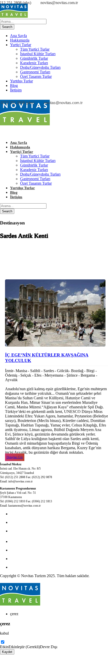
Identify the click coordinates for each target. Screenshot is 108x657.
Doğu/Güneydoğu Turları (40, 67)
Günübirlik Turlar (34, 58)
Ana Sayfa (18, 36)
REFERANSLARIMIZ (29, 567)
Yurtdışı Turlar (21, 81)
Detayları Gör (15, 457)
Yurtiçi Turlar (20, 45)
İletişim (16, 90)
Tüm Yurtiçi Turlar (34, 49)
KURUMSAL (21, 531)
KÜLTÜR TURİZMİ (27, 514)
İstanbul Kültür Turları (38, 54)
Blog (14, 85)
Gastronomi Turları (35, 72)
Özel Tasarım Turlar (36, 76)
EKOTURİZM (22, 541)
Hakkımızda (19, 40)
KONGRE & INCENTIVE (32, 522)
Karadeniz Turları (34, 63)
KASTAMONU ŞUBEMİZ (32, 550)
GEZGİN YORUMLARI (30, 558)
